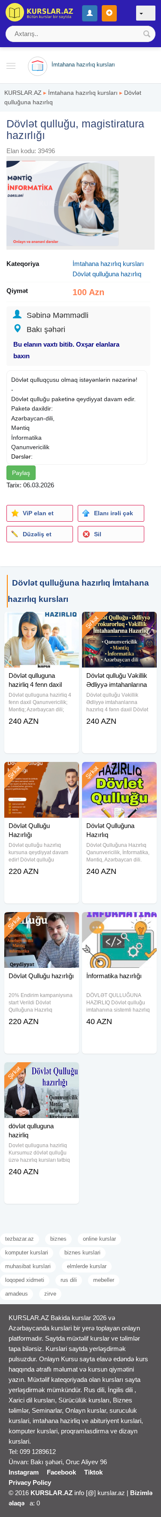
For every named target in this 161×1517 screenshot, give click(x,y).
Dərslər (21, 456)
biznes (58, 1239)
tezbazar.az (19, 1239)
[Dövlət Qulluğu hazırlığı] (41, 923)
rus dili (69, 1280)
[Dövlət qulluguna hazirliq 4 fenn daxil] (41, 622)
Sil (97, 534)
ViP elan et (38, 513)
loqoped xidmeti (24, 1280)
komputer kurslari (26, 1252)
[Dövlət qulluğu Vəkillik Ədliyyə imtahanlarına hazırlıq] (119, 622)
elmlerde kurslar (86, 1266)
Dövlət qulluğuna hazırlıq (107, 274)
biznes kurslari (82, 1252)
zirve (50, 1293)
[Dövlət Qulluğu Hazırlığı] (41, 772)
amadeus (16, 1293)
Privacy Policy (30, 1482)
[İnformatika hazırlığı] (119, 923)
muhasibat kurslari (28, 1266)
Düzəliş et (37, 534)
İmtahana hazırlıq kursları (83, 92)
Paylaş (21, 472)
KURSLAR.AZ (23, 92)
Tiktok (93, 1472)
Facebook (61, 1472)
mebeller (103, 1280)
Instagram (24, 1472)
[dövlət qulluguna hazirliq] (41, 1073)
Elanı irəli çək (113, 513)
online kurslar (99, 1239)
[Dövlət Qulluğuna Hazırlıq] (119, 772)
